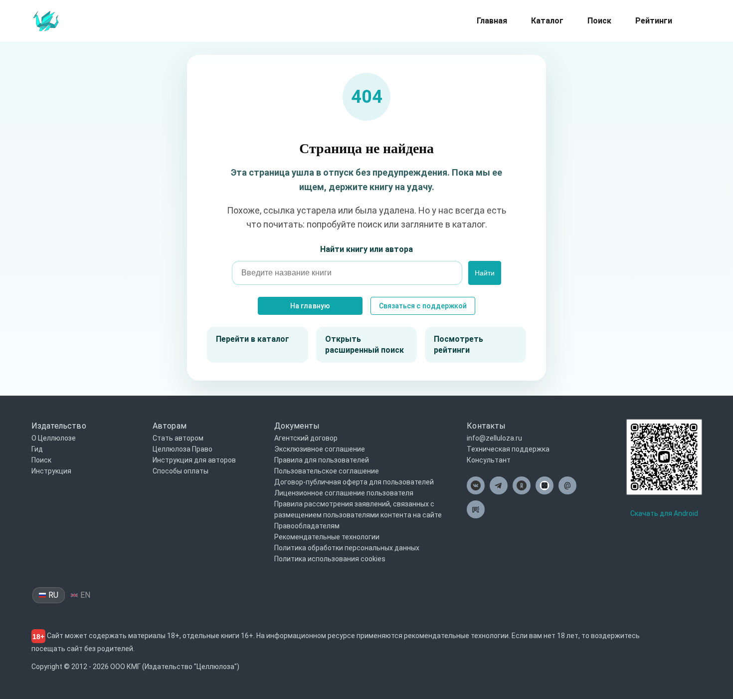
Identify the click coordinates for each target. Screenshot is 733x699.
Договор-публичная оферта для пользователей (354, 482)
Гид (37, 449)
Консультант (489, 460)
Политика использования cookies (329, 559)
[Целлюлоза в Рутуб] (476, 509)
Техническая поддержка (508, 449)
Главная (492, 20)
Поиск (599, 20)
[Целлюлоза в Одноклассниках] (522, 485)
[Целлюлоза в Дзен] (544, 485)
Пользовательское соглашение (326, 471)
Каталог (547, 20)
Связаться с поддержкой (423, 306)
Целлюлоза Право (182, 449)
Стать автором (178, 438)
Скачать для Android (664, 513)
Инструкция (51, 471)
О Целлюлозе (53, 438)
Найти (485, 273)
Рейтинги (653, 20)
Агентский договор (306, 438)
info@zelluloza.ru (494, 438)
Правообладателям (307, 526)
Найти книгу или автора (366, 249)
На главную (310, 306)
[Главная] (46, 20)
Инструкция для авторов (194, 460)
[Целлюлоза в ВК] (476, 485)
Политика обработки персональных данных (346, 548)
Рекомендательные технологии (326, 537)
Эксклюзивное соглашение (319, 449)
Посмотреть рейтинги (458, 344)
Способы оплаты (180, 471)
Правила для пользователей (321, 460)
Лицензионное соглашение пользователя (343, 493)
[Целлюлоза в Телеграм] (499, 485)
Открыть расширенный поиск (364, 344)
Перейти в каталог (252, 339)
